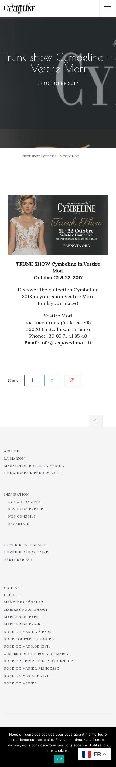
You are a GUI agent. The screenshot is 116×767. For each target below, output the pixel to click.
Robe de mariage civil (27, 646)
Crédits (12, 595)
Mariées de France (24, 624)
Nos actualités (24, 502)
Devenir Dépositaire (26, 552)
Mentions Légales (23, 602)
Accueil (12, 451)
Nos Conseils (22, 516)
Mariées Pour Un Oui (25, 609)
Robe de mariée (20, 683)
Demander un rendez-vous (33, 473)
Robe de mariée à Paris (28, 632)
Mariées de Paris (22, 617)
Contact (13, 588)
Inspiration (16, 494)
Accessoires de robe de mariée (37, 654)
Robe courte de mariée (29, 639)
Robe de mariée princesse (31, 668)
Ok (59, 759)
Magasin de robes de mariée (34, 466)
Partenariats (18, 560)
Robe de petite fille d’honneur (38, 661)
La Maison (14, 458)
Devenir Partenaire (25, 545)
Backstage (19, 524)
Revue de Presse (25, 509)
